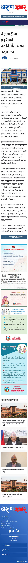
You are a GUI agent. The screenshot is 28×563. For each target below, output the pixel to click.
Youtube (7, 555)
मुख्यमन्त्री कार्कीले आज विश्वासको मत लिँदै (13, 471)
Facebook (8, 545)
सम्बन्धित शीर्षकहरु (9, 400)
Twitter (7, 550)
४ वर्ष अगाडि (15, 59)
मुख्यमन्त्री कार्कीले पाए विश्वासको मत (13, 447)
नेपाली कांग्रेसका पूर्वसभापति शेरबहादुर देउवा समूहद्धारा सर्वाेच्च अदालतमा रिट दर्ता (13, 423)
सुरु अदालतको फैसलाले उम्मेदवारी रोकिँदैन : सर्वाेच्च (12, 495)
